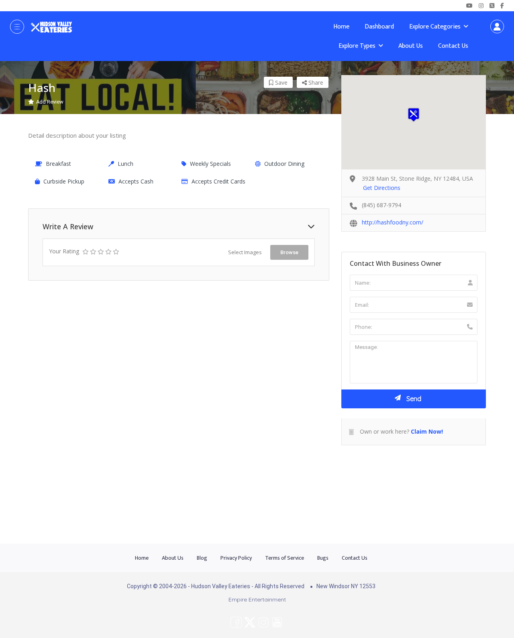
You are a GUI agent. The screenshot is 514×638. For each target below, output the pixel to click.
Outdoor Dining (284, 163)
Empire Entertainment (257, 599)
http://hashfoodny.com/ (392, 222)
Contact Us (453, 46)
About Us (410, 46)
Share (315, 82)
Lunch (125, 163)
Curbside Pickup (63, 181)
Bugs (322, 558)
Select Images (245, 252)
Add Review (49, 102)
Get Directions (381, 188)
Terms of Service (284, 558)
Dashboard (379, 26)
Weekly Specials (210, 163)
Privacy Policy (236, 558)
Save (280, 82)
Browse (289, 252)
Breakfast (58, 163)
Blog (202, 558)
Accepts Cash (135, 181)
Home (341, 26)
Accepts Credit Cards (218, 181)
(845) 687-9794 (381, 205)
